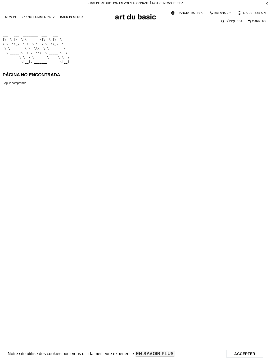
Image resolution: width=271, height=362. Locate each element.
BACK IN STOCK (71, 17)
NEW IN (10, 17)
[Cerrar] (267, 3)
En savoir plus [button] (155, 353)
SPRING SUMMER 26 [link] (36, 17)
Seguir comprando (14, 83)
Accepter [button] (244, 354)
